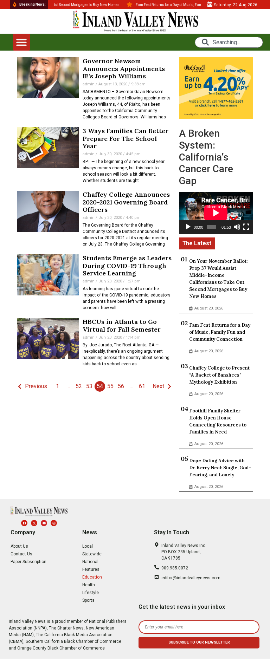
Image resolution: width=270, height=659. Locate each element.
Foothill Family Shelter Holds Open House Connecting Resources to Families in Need (217, 421)
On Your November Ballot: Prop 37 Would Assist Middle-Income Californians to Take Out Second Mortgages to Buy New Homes (218, 278)
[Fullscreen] (246, 226)
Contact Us (21, 554)
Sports (88, 600)
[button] (21, 42)
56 (121, 386)
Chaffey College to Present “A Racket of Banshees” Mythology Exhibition (219, 375)
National (90, 561)
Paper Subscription (28, 561)
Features (90, 569)
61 (142, 386)
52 (79, 386)
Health (88, 584)
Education (92, 577)
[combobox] (229, 42)
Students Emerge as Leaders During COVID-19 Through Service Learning (127, 265)
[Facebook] (24, 523)
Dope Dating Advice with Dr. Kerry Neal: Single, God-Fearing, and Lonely (220, 468)
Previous (36, 386)
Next (158, 386)
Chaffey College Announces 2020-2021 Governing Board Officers (126, 202)
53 (89, 386)
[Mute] (236, 226)
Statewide (92, 554)
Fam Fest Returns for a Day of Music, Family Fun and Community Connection (219, 332)
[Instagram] (54, 523)
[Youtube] (44, 523)
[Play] (188, 226)
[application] (216, 213)
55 (110, 386)
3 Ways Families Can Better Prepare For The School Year (125, 138)
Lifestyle (90, 592)
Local (87, 546)
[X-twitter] (34, 523)
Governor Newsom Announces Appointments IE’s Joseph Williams (124, 68)
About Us (19, 546)
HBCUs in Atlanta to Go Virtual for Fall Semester (122, 325)
